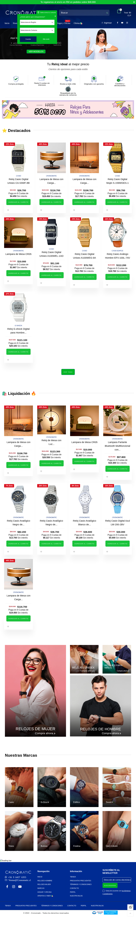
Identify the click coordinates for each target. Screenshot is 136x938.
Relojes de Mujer (35, 729)
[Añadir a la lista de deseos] (8, 210)
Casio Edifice (117, 251)
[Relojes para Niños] (117, 659)
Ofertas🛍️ (78, 23)
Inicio (7, 23)
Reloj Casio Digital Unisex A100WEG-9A (84, 256)
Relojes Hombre (44, 881)
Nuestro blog (76, 896)
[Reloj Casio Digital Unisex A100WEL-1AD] (51, 231)
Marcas (40, 888)
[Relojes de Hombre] (100, 705)
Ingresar (108, 23)
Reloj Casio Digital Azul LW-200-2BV (117, 522)
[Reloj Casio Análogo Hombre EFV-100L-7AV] (117, 232)
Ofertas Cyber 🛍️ (45, 896)
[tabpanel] (68, 43)
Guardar (28, 39)
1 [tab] (68, 57)
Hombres (17, 23)
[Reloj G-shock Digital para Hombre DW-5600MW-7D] (18, 307)
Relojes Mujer (44, 884)
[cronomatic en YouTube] (20, 887)
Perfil (73, 892)
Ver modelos (36, 51)
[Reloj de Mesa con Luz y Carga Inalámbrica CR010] (51, 420)
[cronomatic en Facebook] (7, 887)
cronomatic (51, 176)
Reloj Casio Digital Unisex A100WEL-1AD (51, 254)
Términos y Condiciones (81, 884)
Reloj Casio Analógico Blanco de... (84, 522)
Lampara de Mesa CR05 (18, 254)
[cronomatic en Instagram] (13, 887)
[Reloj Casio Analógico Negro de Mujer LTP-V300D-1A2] (18, 499)
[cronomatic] (23, 13)
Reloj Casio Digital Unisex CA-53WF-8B (18, 181)
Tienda (73, 877)
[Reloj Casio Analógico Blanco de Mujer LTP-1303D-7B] (84, 499)
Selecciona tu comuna (48, 12)
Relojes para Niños (113, 666)
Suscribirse (110, 885)
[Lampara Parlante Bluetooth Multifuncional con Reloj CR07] (117, 421)
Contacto (74, 888)
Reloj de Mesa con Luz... (51, 442)
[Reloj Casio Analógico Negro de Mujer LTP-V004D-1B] (51, 499)
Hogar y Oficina (63, 23)
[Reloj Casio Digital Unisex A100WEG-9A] (84, 232)
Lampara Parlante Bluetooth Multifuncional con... (117, 446)
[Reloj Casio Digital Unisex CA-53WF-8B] (18, 158)
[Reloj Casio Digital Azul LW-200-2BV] (117, 499)
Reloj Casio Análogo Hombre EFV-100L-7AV (117, 256)
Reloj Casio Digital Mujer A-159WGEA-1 (117, 181)
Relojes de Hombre (100, 729)
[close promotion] (134, 2)
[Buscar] (107, 13)
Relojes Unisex (83, 667)
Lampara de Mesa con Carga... (51, 181)
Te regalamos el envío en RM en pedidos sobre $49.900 (68, 2)
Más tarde (46, 39)
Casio (18, 176)
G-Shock (18, 326)
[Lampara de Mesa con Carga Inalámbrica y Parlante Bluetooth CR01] (51, 158)
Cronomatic (18, 251)
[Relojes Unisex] (84, 659)
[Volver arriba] (130, 913)
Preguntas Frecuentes (80, 881)
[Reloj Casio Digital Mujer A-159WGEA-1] (117, 158)
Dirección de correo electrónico (117, 880)
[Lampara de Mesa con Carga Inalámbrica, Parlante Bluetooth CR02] (84, 158)
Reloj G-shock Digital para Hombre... (18, 331)
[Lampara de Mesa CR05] (18, 232)
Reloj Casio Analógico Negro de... (18, 522)
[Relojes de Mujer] (35, 691)
